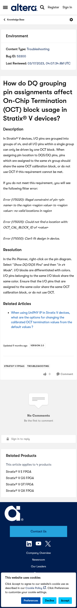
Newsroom (38, 559)
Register (53, 7)
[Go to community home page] (24, 7)
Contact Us (38, 531)
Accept (65, 600)
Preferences (31, 600)
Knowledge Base (15, 19)
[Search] (42, 7)
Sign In (67, 7)
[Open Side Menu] (5, 7)
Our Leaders (38, 566)
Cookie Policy (33, 588)
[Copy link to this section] (26, 129)
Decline (49, 600)
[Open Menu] (71, 19)
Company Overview (38, 552)
